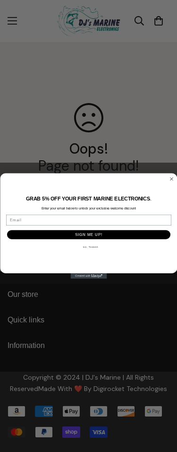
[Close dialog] (171, 178)
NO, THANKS (90, 247)
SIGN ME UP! (88, 234)
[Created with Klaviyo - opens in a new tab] (88, 276)
